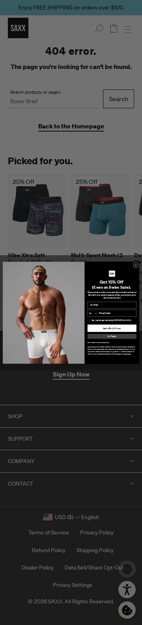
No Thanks (112, 336)
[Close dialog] (135, 264)
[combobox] (92, 313)
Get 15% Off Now (112, 328)
